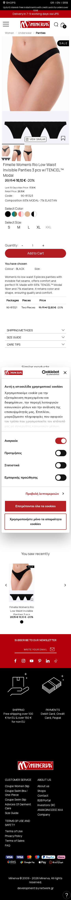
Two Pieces (28, 307)
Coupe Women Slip (17, 786)
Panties (40, 33)
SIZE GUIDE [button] (14, 337)
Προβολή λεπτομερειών (42, 493)
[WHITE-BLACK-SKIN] (34, 214)
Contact (42, 795)
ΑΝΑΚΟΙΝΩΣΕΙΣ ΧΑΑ (50, 810)
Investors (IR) (46, 805)
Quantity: (11, 245)
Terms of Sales (14, 840)
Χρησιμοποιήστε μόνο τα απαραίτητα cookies (36, 522)
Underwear (25, 33)
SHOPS (11, 2)
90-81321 (11, 307)
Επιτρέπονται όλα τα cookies (35, 506)
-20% (51, 307)
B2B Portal (44, 800)
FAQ (7, 845)
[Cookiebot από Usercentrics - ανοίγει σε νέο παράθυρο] (44, 372)
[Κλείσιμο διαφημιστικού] (65, 372)
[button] (36, 139)
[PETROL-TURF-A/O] (14, 214)
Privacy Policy (13, 836)
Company (43, 814)
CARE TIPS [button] (13, 344)
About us (43, 786)
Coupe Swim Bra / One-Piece (16, 793)
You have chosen (16, 263)
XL (38, 227)
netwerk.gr (46, 888)
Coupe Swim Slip (15, 799)
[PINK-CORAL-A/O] (21, 214)
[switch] (60, 453)
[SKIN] (27, 214)
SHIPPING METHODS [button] (20, 330)
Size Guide (12, 813)
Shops (41, 791)
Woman (9, 33)
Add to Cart (35, 253)
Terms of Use (14, 831)
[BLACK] (8, 214)
